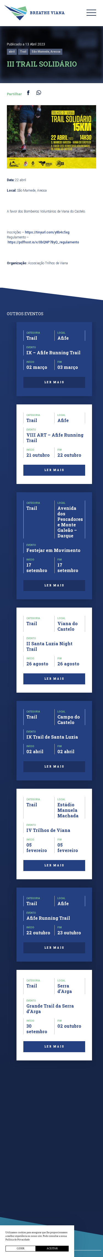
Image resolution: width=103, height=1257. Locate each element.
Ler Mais (54, 382)
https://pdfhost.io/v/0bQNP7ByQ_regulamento (43, 242)
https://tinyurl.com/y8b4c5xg (47, 232)
